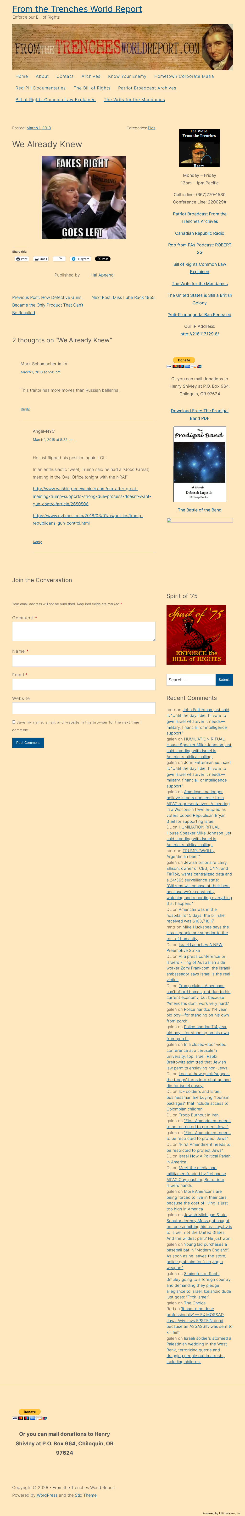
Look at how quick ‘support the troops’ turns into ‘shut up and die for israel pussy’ (199, 1079)
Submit (224, 679)
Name (18, 651)
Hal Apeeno (102, 274)
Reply (25, 409)
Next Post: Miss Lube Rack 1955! (124, 297)
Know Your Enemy (127, 76)
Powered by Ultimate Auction (221, 1513)
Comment (24, 617)
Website (21, 698)
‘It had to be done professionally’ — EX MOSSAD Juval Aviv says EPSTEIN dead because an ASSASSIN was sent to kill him (200, 1320)
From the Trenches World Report (77, 9)
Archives (91, 76)
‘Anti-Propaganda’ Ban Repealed (199, 314)
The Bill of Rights (92, 87)
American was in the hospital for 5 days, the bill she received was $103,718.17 (196, 915)
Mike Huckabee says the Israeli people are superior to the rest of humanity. (198, 933)
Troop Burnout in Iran (199, 1115)
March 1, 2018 (39, 128)
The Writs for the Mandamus (134, 99)
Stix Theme (86, 1495)
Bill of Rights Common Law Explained (56, 99)
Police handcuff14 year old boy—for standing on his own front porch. (198, 1015)
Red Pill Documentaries (41, 87)
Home (22, 76)
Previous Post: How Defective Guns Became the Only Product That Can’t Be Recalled (47, 305)
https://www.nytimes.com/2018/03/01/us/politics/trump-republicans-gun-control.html (88, 519)
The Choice (195, 1303)
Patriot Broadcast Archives (147, 87)
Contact (65, 76)
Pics (151, 128)
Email (18, 674)
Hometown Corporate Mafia (184, 76)
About (42, 76)
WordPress (48, 1495)
